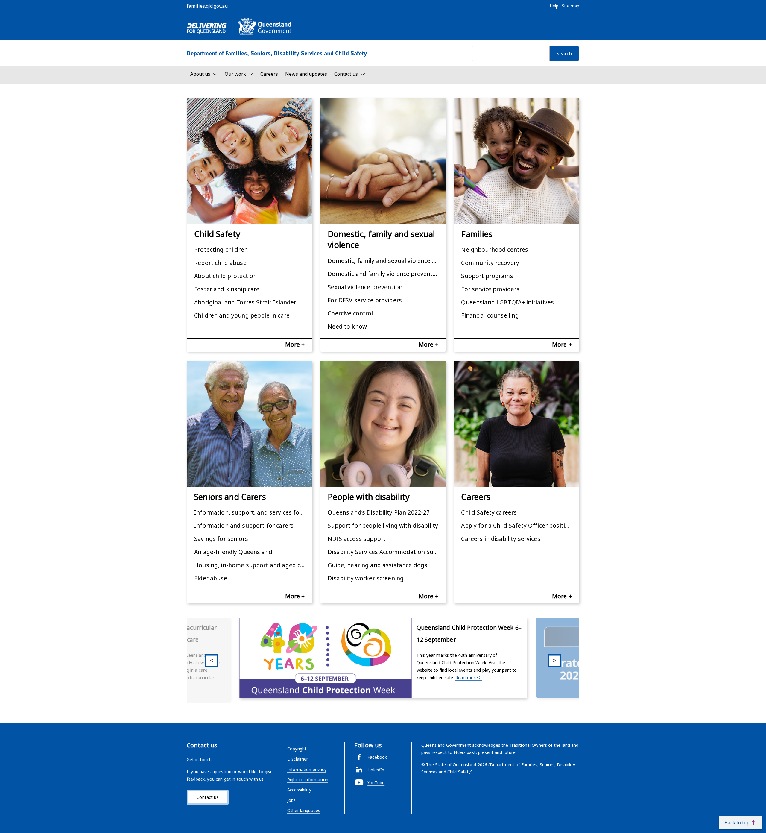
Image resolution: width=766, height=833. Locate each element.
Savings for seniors (221, 539)
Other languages (303, 810)
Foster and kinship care (226, 289)
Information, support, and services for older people (253, 512)
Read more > (468, 677)
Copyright (296, 749)
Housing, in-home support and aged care (251, 565)
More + (295, 344)
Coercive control (350, 313)
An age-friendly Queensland (233, 552)
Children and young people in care (242, 315)
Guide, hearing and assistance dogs (377, 565)
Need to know (347, 326)
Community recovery (490, 263)
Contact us (207, 797)
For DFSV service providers (365, 300)
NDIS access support (357, 539)
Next (554, 660)
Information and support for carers (244, 525)
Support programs (487, 276)
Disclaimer (297, 759)
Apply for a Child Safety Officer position (516, 525)
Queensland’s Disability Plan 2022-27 (379, 512)
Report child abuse (220, 263)
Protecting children (221, 249)
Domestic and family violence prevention (385, 274)
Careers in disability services (500, 539)
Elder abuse (210, 578)
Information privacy (306, 769)
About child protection (225, 276)
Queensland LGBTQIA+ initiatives (507, 302)
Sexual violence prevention (365, 287)
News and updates (306, 74)
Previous (211, 660)
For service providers (490, 289)
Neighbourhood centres (494, 249)
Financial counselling (490, 315)
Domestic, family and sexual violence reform (387, 261)
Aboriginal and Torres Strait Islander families (253, 302)
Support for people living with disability (383, 525)
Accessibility (299, 790)
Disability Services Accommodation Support (387, 552)
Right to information (307, 779)
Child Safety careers (489, 512)
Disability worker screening (366, 578)
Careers (269, 74)
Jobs (291, 800)
